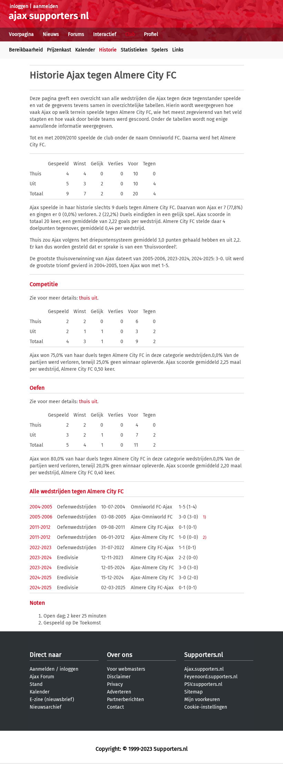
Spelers (160, 50)
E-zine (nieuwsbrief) (52, 699)
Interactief (104, 34)
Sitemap (193, 692)
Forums (76, 34)
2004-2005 (41, 507)
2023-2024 (40, 558)
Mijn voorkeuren (202, 699)
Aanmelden (42, 669)
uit (94, 298)
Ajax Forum (42, 677)
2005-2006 (41, 517)
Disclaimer (118, 677)
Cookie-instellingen (205, 707)
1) (204, 517)
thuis (84, 298)
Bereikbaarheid (26, 50)
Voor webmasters (126, 669)
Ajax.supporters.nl (204, 669)
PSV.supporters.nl (203, 684)
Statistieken (134, 50)
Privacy (115, 684)
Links (178, 50)
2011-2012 (40, 527)
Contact (115, 707)
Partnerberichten (125, 699)
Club (130, 34)
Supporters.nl (203, 655)
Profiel (151, 34)
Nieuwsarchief (45, 707)
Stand (36, 684)
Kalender (85, 50)
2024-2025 (40, 578)
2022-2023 (40, 548)
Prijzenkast (59, 50)
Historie (108, 50)
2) (204, 537)
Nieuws (51, 34)
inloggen (19, 6)
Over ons (119, 655)
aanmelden (45, 6)
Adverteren (119, 692)
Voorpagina (21, 34)
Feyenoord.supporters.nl (210, 677)
